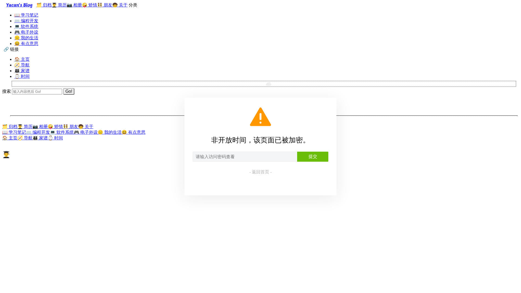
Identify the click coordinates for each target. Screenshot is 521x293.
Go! (68, 91)
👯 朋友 (104, 5)
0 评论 (57, 166)
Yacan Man (12, 166)
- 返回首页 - (260, 172)
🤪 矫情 (89, 5)
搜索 (6, 91)
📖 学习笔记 (26, 15)
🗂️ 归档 (44, 5)
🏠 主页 (22, 59)
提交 (313, 156)
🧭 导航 (22, 65)
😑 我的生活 (26, 38)
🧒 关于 (120, 5)
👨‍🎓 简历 (59, 5)
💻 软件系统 (26, 26)
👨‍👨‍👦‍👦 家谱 (22, 70)
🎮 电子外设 (26, 32)
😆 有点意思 (26, 43)
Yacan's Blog (19, 5)
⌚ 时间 (22, 76)
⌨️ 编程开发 (26, 20)
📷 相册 (74, 5)
